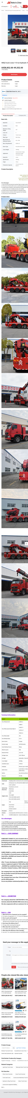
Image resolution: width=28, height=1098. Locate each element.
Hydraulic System (18, 1053)
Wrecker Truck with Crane (7, 1051)
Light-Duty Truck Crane (8, 1067)
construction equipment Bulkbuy (10, 1084)
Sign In (3, 108)
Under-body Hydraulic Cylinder (8, 1053)
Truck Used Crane (6, 1077)
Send (14, 967)
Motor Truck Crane (22, 1081)
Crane (23, 10)
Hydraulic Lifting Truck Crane (9, 1081)
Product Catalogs (22, 1048)
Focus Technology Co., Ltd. (18, 1092)
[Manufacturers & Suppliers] (14, 2)
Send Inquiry (14, 74)
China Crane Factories (7, 1074)
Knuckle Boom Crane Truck (20, 1051)
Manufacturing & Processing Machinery (13, 10)
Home (2, 10)
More (2, 1087)
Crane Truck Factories (20, 1074)
